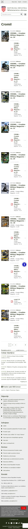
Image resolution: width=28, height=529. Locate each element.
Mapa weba (14, 1)
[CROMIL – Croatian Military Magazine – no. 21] (5, 127)
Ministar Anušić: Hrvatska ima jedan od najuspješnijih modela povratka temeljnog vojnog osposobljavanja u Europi (13, 373)
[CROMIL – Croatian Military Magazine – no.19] (5, 188)
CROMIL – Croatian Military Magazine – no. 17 (18, 254)
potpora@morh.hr (9, 498)
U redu (23, 508)
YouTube (17, 523)
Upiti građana (6, 470)
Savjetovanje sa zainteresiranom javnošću (13, 459)
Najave (17, 390)
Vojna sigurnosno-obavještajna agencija (13, 437)
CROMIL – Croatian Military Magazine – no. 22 (18, 96)
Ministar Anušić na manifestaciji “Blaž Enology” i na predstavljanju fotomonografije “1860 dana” (13, 362)
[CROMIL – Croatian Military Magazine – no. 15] (5, 315)
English (19, 1)
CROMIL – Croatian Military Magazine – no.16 (18, 288)
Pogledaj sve (23, 381)
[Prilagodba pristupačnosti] (24, 264)
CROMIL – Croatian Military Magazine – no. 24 (18, 35)
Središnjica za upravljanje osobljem (11, 467)
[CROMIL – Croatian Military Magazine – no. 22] (5, 96)
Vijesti (7, 390)
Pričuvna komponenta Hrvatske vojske (12, 450)
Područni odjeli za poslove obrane (11, 453)
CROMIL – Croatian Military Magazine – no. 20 (18, 157)
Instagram (14, 523)
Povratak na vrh (5, 350)
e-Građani (24, 1)
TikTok (19, 523)
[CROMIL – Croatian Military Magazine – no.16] (5, 289)
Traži (21, 14)
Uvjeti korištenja (16, 527)
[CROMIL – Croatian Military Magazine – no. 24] (5, 36)
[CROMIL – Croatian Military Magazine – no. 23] (5, 66)
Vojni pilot (5, 440)
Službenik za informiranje (9, 456)
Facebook (6, 523)
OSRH (4, 426)
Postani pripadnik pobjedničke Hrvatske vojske (14, 428)
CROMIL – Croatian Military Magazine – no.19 (18, 187)
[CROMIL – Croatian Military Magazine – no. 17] (5, 255)
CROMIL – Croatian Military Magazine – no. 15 (18, 314)
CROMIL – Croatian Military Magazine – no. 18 (18, 221)
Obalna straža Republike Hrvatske (11, 464)
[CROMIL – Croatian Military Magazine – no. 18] (5, 221)
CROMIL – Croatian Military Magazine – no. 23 (18, 65)
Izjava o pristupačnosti (8, 443)
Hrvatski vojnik (6, 431)
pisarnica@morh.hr (10, 487)
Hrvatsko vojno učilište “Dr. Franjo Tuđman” (13, 434)
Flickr (11, 523)
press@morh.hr (11, 493)
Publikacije (18, 31)
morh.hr (3, 390)
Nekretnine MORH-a (8, 461)
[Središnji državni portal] (2, 2)
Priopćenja (12, 390)
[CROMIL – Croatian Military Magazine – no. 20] (5, 157)
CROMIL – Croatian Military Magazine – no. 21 (18, 126)
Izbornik (25, 14)
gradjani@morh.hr (12, 490)
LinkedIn (22, 523)
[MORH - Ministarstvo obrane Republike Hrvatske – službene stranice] (14, 8)
